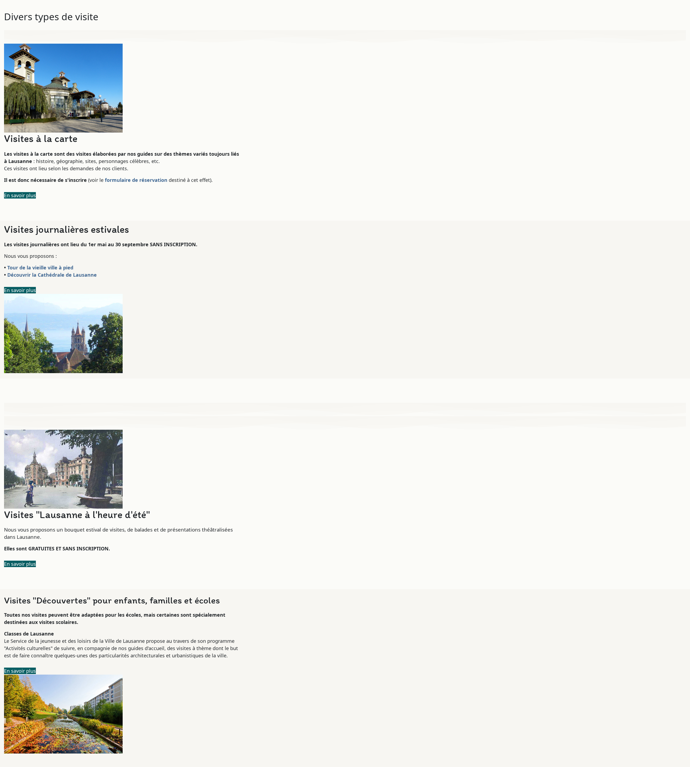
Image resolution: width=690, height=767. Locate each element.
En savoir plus (20, 195)
